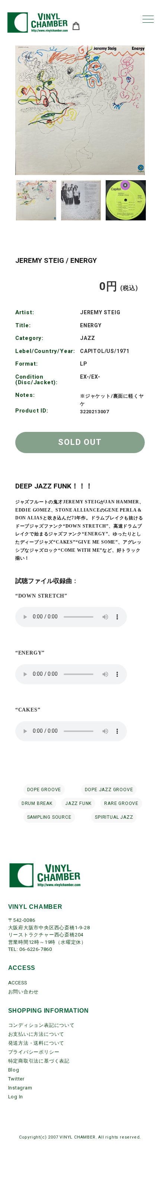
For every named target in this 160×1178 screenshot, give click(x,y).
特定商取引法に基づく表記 (39, 1060)
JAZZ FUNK (78, 803)
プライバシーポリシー (34, 1052)
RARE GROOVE (121, 803)
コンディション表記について (41, 1025)
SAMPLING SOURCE (49, 817)
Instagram (20, 1087)
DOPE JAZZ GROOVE (109, 789)
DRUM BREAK (37, 803)
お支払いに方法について (36, 1034)
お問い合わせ (23, 991)
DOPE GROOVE (44, 789)
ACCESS (18, 982)
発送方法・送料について (36, 1043)
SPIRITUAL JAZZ (114, 817)
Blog (13, 1069)
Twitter (16, 1078)
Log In (15, 1096)
